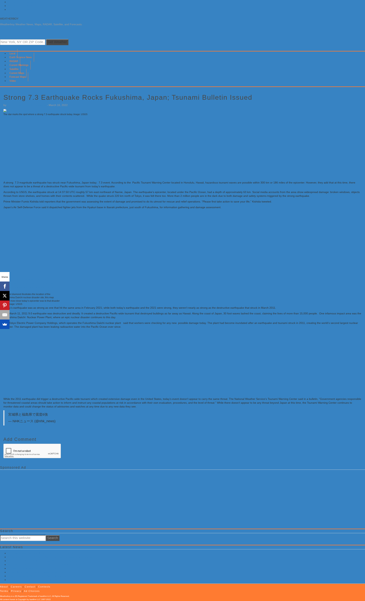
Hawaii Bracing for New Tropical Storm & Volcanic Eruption (43, 575)
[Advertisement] (117, 148)
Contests (44, 586)
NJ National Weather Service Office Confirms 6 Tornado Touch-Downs (50, 556)
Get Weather (57, 42)
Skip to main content (20, 5)
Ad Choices (32, 591)
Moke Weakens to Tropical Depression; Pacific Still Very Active (45, 564)
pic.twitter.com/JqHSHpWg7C (126, 414)
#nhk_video (94, 414)
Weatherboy (9, 18)
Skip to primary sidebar (21, 9)
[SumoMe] (5, 324)
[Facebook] (5, 286)
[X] (5, 295)
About (4, 586)
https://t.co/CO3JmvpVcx (66, 414)
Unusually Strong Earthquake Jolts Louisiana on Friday (41, 572)
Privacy (16, 591)
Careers (16, 586)
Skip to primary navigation (23, 1)
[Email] (5, 314)
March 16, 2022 (68, 421)
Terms (4, 591)
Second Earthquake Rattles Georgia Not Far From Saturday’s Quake (49, 560)
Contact (30, 586)
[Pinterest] (5, 305)
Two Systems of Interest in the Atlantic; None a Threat (40, 579)
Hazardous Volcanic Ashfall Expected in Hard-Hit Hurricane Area (46, 553)
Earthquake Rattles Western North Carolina (34, 568)
